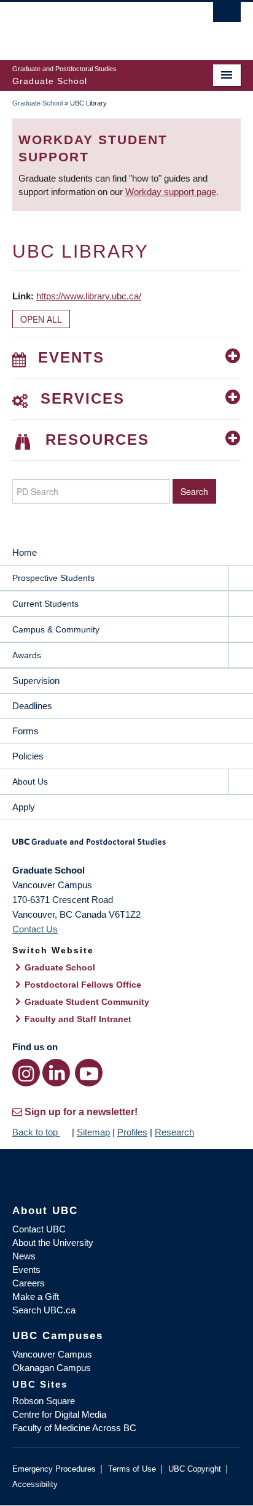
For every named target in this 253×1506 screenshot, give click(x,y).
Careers (28, 1283)
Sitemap (93, 1132)
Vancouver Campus (52, 1354)
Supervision (36, 680)
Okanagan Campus (51, 1367)
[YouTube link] (89, 1072)
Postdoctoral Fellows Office (83, 984)
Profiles (132, 1132)
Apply (23, 807)
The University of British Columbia (92, 25)
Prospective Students (53, 578)
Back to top (36, 1132)
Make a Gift (35, 1296)
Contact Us (35, 929)
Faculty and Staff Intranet (78, 1019)
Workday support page (170, 191)
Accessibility (35, 1484)
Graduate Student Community (87, 1002)
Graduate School (37, 103)
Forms (25, 731)
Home (24, 552)
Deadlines (32, 706)
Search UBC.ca (44, 1310)
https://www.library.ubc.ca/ (88, 296)
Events (26, 1269)
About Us (30, 781)
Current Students (45, 604)
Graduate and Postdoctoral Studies (126, 846)
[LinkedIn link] (56, 1072)
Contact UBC (39, 1229)
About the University (52, 1242)
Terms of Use (132, 1468)
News (24, 1256)
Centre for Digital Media (59, 1414)
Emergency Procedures (54, 1468)
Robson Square (43, 1401)
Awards (26, 655)
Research (174, 1132)
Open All (41, 319)
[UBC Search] (227, 15)
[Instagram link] (26, 1072)
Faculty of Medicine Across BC (74, 1428)
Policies (28, 756)
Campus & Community (55, 629)
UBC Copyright (194, 1468)
